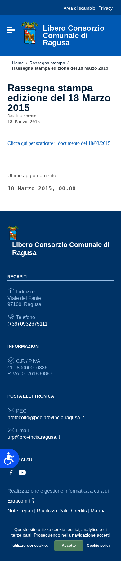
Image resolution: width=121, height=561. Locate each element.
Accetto (69, 545)
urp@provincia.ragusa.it (33, 437)
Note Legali (20, 510)
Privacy (105, 8)
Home (18, 62)
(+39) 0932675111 (27, 323)
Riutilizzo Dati (52, 510)
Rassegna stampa (47, 62)
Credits (79, 510)
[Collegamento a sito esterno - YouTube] (22, 472)
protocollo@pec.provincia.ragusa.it (45, 417)
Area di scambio (79, 8)
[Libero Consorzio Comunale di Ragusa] (29, 33)
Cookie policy (99, 545)
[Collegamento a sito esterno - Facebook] (11, 472)
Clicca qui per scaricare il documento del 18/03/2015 (58, 143)
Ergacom (17, 500)
